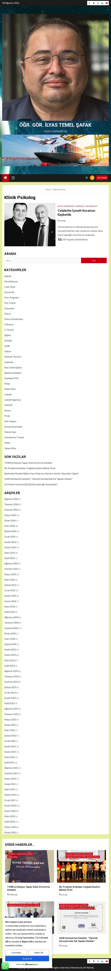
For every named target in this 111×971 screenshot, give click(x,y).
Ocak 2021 (9, 800)
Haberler (80, 206)
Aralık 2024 (10, 595)
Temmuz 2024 (11, 622)
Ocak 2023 (9, 692)
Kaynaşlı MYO (91, 206)
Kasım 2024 (10, 601)
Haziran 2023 (11, 681)
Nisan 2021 (10, 784)
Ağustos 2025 (11, 563)
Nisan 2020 (10, 832)
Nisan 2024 (10, 633)
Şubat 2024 (10, 644)
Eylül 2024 (9, 611)
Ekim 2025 (9, 552)
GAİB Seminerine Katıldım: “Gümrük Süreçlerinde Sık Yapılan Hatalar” (38, 478)
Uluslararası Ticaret (14, 437)
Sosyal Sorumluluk (13, 426)
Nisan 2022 (10, 724)
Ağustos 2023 (11, 671)
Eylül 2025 (9, 558)
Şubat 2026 (10, 531)
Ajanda (7, 276)
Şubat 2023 (10, 687)
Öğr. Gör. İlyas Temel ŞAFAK (55, 125)
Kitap (7, 383)
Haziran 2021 (11, 773)
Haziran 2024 (11, 628)
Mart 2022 (9, 730)
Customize (16, 952)
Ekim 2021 (9, 757)
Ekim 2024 (9, 606)
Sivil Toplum (10, 421)
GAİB (7, 345)
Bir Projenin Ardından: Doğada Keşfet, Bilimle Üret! (29, 468)
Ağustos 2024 (11, 617)
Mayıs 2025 (10, 574)
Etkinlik (8, 340)
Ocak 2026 (9, 536)
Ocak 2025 (9, 590)
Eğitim (7, 335)
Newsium (75, 967)
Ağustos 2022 (11, 708)
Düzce (7, 313)
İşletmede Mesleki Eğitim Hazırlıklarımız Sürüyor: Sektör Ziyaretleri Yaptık (41, 473)
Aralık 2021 (10, 746)
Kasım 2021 (10, 751)
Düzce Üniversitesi (66, 206)
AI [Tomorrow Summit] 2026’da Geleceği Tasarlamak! (30, 484)
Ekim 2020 (9, 816)
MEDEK (8, 405)
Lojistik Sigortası (12, 399)
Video (7, 442)
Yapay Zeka (10, 448)
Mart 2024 (9, 638)
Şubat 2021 (10, 794)
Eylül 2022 (9, 703)
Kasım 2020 (10, 810)
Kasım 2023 (10, 654)
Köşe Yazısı (10, 388)
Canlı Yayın (9, 286)
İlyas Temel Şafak (13, 367)
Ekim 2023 (9, 660)
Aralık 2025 (10, 542)
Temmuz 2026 (11, 504)
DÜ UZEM (102, 177)
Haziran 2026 (11, 509)
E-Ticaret (9, 329)
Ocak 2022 (9, 740)
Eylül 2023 (9, 665)
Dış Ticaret (10, 302)
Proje (7, 415)
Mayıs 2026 (10, 515)
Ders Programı (11, 297)
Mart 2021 (9, 789)
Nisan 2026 (10, 520)
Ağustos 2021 (11, 767)
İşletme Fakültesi (12, 372)
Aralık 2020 (10, 805)
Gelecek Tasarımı (13, 356)
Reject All (38, 952)
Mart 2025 (9, 579)
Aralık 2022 (10, 698)
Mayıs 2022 (10, 719)
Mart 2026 (9, 525)
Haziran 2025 (11, 568)
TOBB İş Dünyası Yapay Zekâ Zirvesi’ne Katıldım (28, 462)
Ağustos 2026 (11, 499)
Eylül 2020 (9, 821)
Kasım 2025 (10, 547)
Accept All (27, 958)
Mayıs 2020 (10, 827)
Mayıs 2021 (10, 778)
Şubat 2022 (10, 735)
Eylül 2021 (9, 762)
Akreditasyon (11, 281)
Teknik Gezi (10, 432)
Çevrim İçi (9, 292)
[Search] (86, 177)
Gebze (7, 351)
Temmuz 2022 (11, 714)
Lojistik (8, 394)
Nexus (7, 410)
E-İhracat (8, 324)
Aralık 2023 (10, 649)
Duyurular (9, 308)
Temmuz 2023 (11, 676)
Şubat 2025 (10, 585)
